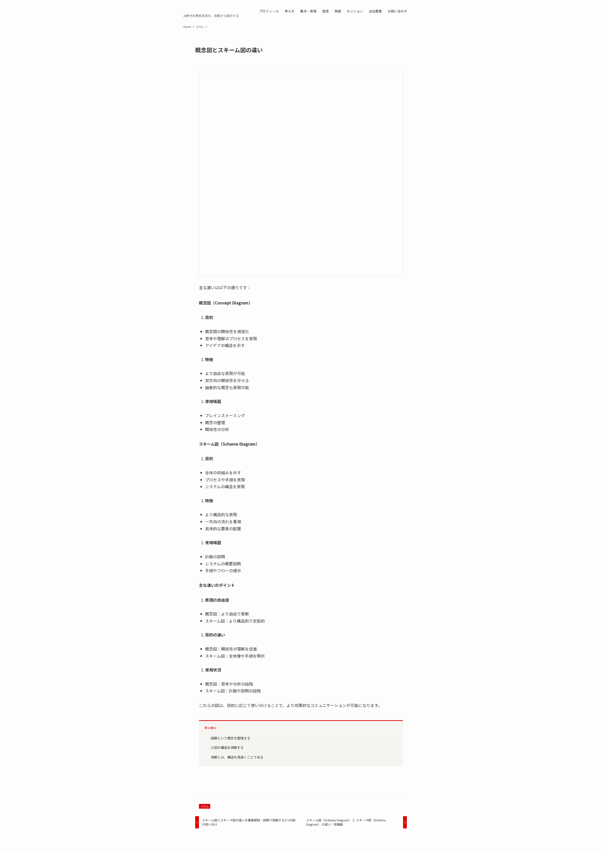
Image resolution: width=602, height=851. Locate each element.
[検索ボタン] (413, 11)
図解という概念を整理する (230, 737)
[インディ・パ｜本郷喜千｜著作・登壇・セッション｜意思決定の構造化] (198, 8)
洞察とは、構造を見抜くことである (237, 757)
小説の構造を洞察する (227, 747)
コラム (204, 806)
